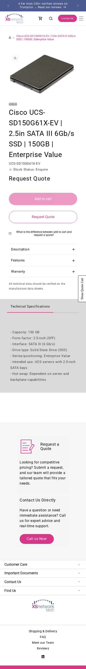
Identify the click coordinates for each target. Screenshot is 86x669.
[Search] (51, 18)
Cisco (13, 104)
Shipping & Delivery (43, 631)
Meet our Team (43, 642)
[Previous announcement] (8, 6)
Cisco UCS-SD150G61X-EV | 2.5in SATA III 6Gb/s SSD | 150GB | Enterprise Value (46, 37)
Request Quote (43, 217)
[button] (81, 18)
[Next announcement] (78, 6)
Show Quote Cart (82, 289)
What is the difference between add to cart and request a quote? (44, 233)
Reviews (43, 648)
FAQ (43, 637)
